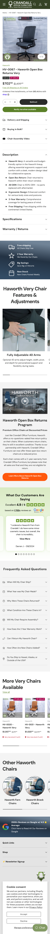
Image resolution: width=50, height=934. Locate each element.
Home (5, 13)
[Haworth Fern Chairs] (12, 786)
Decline (23, 921)
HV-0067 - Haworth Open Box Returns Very (25, 13)
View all (6, 692)
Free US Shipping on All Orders (15, 87)
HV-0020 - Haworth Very (9, 726)
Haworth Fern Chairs (12, 801)
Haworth (6, 65)
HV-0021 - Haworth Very (34, 726)
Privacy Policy (35, 907)
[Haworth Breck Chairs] (35, 786)
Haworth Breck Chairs (35, 801)
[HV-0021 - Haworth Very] (35, 708)
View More (25, 538)
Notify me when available (25, 109)
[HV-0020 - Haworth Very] (12, 708)
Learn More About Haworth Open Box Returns (25, 477)
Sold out (33, 102)
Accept (23, 914)
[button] (46, 4)
